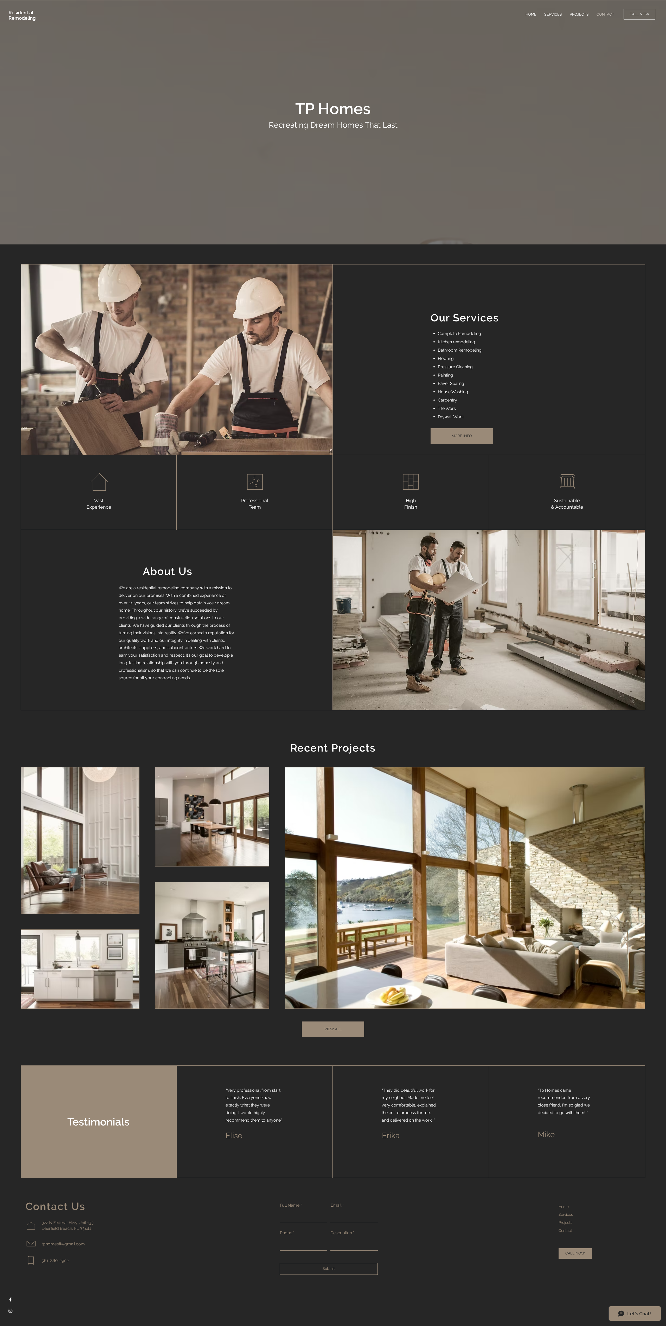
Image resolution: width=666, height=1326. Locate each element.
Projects (565, 1222)
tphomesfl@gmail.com (63, 1243)
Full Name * (291, 1205)
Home (564, 1207)
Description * (342, 1233)
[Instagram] (10, 1311)
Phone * (287, 1233)
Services (566, 1214)
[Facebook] (10, 1299)
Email (336, 1205)
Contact (565, 1230)
